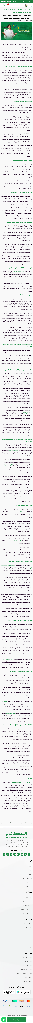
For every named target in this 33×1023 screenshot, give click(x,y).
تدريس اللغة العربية (10, 713)
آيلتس (30, 948)
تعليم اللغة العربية (8, 638)
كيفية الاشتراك (27, 878)
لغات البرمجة (28, 932)
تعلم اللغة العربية (8, 465)
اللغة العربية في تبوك (8, 659)
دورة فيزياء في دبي (26, 957)
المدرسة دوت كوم (13, 450)
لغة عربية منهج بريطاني (18, 271)
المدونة (30, 874)
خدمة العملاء (28, 898)
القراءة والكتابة (26, 413)
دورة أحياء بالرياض (27, 965)
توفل (30, 936)
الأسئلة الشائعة (27, 902)
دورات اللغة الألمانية (26, 969)
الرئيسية (29, 866)
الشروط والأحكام (27, 906)
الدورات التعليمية (27, 923)
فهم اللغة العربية (17, 540)
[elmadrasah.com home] (24, 5)
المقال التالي (26, 822)
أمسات (30, 940)
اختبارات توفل (28, 978)
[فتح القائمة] (30, 5)
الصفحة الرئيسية (28, 9)
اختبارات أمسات (28, 982)
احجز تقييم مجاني (16, 1020)
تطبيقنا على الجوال (26, 886)
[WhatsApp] (3, 1019)
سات (30, 944)
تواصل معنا (28, 882)
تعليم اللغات (28, 928)
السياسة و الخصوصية (26, 910)
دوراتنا (30, 870)
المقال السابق (7, 822)
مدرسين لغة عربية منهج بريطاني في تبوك (20, 782)
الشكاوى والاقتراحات (26, 914)
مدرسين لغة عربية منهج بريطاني (18, 511)
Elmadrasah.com (15, 1015)
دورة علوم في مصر (26, 961)
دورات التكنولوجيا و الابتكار (24, 974)
